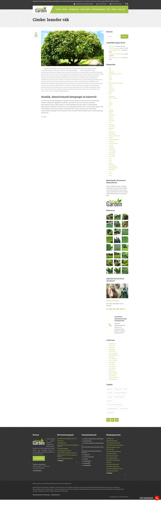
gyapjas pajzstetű (69, 74)
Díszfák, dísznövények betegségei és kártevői (69, 96)
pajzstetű (58, 85)
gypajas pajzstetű (80, 74)
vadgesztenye (77, 89)
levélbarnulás (45, 83)
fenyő (110, 102)
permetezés (61, 70)
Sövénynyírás (86, 454)
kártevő (82, 76)
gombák (111, 119)
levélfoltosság (53, 83)
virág (110, 175)
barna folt (93, 72)
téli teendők (112, 169)
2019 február (112, 368)
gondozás (111, 120)
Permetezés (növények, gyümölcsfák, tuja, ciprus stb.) (92, 451)
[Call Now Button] (157, 498)
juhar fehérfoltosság (97, 74)
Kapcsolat (121, 9)
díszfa (46, 74)
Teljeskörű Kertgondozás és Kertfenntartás (93, 438)
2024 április (112, 347)
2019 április (112, 364)
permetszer (112, 154)
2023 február (112, 351)
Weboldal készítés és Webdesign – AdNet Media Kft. (46, 494)
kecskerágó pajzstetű (54, 77)
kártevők (111, 128)
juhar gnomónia (45, 76)
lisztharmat (78, 83)
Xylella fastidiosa (64, 91)
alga (110, 68)
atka (110, 70)
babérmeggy (83, 70)
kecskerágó (88, 76)
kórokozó (52, 79)
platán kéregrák (89, 85)
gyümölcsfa (112, 126)
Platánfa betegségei (114, 48)
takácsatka (93, 87)
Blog (108, 9)
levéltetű (72, 83)
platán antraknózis (66, 85)
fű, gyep (111, 109)
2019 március (112, 366)
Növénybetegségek (98, 9)
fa (109, 100)
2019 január (112, 370)
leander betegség (88, 79)
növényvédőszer (113, 143)
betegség (46, 68)
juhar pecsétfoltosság (56, 76)
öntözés (111, 145)
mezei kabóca (86, 83)
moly (91, 83)
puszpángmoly (56, 87)
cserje (110, 79)
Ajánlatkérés (39, 458)
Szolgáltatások (74, 9)
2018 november (113, 374)
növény (94, 68)
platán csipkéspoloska (78, 85)
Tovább (43, 117)
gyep (110, 122)
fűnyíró (111, 113)
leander (80, 79)
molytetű (96, 83)
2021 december (113, 358)
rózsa (110, 160)
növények (111, 141)
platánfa (97, 85)
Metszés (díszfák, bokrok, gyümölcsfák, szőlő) (92, 447)
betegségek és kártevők (56, 68)
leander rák (73, 81)
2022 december (113, 353)
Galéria (114, 9)
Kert (110, 130)
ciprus (110, 77)
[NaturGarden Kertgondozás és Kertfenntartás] (40, 9)
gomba (78, 68)
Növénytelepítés (87, 461)
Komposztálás (86, 463)
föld (110, 105)
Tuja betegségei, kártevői (115, 50)
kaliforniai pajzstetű (73, 76)
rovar (66, 70)
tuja (110, 171)
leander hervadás (54, 81)
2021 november (113, 360)
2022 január (112, 357)
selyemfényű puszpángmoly (71, 87)
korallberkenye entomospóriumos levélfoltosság (74, 77)
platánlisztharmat (46, 87)
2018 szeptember (113, 377)
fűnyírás (111, 111)
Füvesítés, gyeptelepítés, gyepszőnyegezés (93, 443)
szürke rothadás (84, 87)
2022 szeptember (113, 355)
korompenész (60, 79)
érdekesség (112, 96)
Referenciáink (85, 9)
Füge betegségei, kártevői (115, 57)
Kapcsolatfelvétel (112, 301)
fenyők (111, 104)
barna (88, 72)
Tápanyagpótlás (87, 465)
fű (109, 107)
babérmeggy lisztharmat (60, 72)
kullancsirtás (112, 134)
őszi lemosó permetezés (48, 85)
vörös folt (47, 91)
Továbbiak (60, 460)
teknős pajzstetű (57, 89)
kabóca (65, 76)
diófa (110, 85)
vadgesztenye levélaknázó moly (91, 89)
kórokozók (111, 132)
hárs (86, 74)
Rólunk (64, 9)
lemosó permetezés (85, 68)
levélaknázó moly (94, 81)
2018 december (113, 372)
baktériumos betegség (79, 72)
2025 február (112, 343)
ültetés (111, 173)
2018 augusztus (113, 379)
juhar (89, 74)
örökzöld (55, 70)
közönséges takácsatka (71, 79)
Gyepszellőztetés (87, 441)
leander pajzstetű (65, 81)
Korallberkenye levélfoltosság (116, 54)
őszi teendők (112, 151)
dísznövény (72, 68)
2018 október (112, 375)
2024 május (112, 345)
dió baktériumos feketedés (116, 83)
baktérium (70, 72)
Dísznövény (52, 74)
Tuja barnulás (112, 46)
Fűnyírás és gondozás (88, 456)
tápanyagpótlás (113, 167)
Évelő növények (113, 98)
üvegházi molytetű (68, 89)
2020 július (111, 362)
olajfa (100, 83)
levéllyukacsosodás (63, 83)
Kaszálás (85, 459)
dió (109, 81)
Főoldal (58, 9)
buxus (42, 74)
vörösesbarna (55, 91)
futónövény (112, 115)
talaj (110, 162)
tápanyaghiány (73, 70)
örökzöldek (112, 149)
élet (110, 94)
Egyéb (110, 92)
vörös (42, 91)
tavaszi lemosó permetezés (114, 404)
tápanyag (111, 164)
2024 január (112, 349)
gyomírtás (111, 124)
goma (57, 74)
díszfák (66, 68)
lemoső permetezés (82, 81)
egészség (111, 90)
